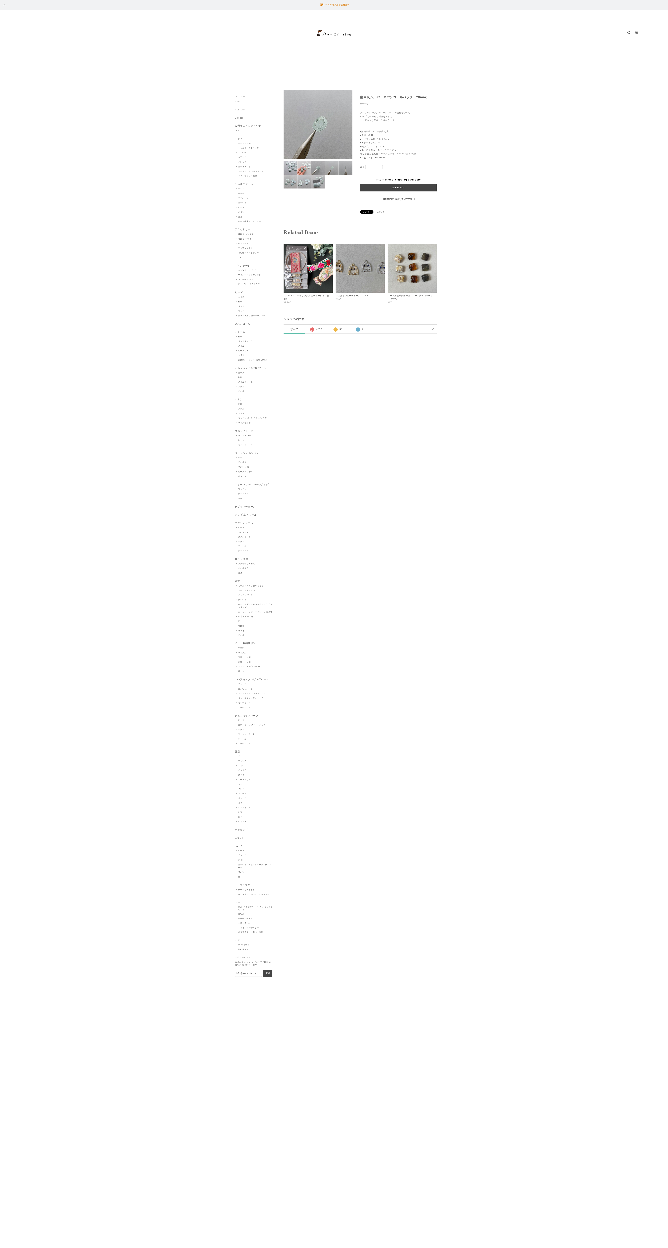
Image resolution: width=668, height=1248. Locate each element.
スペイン (242, 775)
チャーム (242, 193)
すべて (294, 329)
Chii (240, 257)
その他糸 (242, 462)
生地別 (241, 648)
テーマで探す (242, 885)
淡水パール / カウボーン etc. (252, 315)
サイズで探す (244, 423)
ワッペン (242, 489)
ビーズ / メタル (245, 471)
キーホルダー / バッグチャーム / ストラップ (255, 605)
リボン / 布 (243, 467)
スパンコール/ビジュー (249, 666)
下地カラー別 (244, 657)
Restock (240, 109)
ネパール (242, 793)
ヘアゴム (242, 157)
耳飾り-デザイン (246, 239)
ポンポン (242, 476)
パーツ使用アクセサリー (249, 221)
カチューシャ (244, 166)
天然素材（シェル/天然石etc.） (253, 360)
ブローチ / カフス (246, 279)
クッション (243, 599)
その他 (241, 391)
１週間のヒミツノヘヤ (248, 125)
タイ (240, 803)
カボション (243, 202)
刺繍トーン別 (244, 662)
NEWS (241, 914)
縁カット (242, 671)
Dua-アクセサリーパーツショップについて (255, 908)
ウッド (241, 311)
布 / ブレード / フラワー (250, 284)
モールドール (244, 143)
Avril (240, 457)
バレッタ (242, 162)
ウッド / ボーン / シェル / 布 (252, 418)
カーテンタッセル (246, 590)
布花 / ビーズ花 (245, 616)
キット (239, 138)
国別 (237, 751)
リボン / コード (245, 435)
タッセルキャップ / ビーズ (251, 698)
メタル (241, 306)
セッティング (244, 702)
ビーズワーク (244, 350)
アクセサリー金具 (246, 563)
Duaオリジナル (244, 184)
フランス (242, 761)
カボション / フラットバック (252, 693)
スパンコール (242, 323)
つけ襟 (241, 626)
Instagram (244, 945)
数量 (362, 167)
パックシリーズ (244, 522)
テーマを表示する (246, 889)
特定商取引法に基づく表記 (250, 932)
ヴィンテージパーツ (247, 270)
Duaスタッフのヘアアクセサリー (253, 894)
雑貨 (240, 216)
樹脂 (240, 301)
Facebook (243, 949)
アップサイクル (245, 248)
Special (239, 117)
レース (241, 440)
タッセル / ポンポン (247, 453)
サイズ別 (242, 652)
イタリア (242, 770)
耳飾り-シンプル (246, 234)
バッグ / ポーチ (245, 595)
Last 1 (238, 846)
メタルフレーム (245, 341)
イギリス (242, 821)
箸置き (241, 630)
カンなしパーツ (245, 689)
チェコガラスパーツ (246, 715)
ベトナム (242, 798)
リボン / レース (244, 431)
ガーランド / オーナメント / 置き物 (255, 612)
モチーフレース (245, 445)
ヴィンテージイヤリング (249, 275)
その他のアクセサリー (248, 252)
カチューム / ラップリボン (251, 171)
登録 (268, 973)
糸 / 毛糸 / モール (246, 514)
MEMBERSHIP (245, 918)
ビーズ (241, 207)
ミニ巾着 (242, 152)
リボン (241, 872)
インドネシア (244, 807)
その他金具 (243, 568)
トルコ (241, 784)
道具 (240, 573)
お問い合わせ (244, 923)
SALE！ (239, 837)
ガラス (241, 297)
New (237, 101)
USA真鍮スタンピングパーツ (252, 679)
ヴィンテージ (244, 243)
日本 (240, 817)
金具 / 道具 (241, 558)
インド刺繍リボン (245, 643)
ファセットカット (246, 734)
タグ (240, 498)
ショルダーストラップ (248, 148)
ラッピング (241, 829)
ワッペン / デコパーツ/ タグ (252, 484)
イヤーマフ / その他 (247, 176)
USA (240, 812)
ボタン (241, 212)
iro (239, 130)
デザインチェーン (245, 506)
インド (241, 789)
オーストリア (244, 779)
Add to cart (398, 187)
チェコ (241, 756)
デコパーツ (243, 198)
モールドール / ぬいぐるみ (251, 585)
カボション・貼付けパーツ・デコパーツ (254, 866)
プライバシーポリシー (248, 927)
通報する (381, 212)
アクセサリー (242, 229)
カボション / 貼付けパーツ (251, 368)
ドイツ (241, 765)
